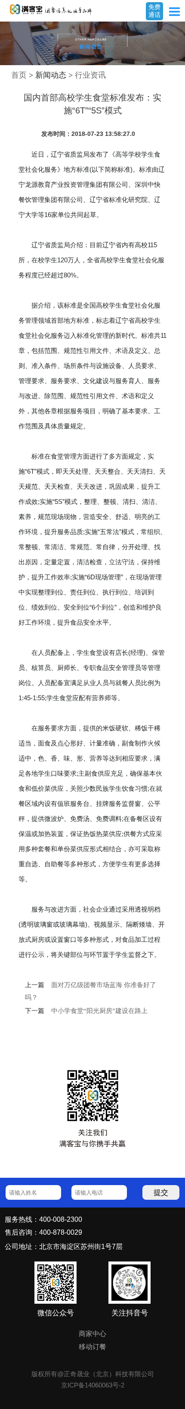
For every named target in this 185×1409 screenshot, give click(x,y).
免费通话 (154, 10)
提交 (161, 1192)
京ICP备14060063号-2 (92, 1385)
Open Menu (174, 11)
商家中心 (92, 1333)
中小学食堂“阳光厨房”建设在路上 (99, 1010)
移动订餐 (92, 1346)
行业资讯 (90, 75)
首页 (19, 75)
